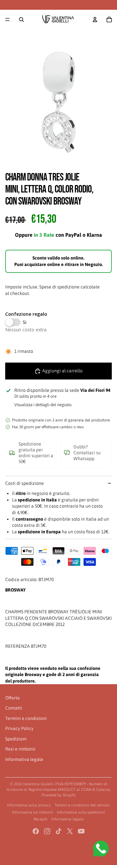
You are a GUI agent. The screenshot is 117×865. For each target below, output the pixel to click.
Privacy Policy (19, 728)
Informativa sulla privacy (29, 805)
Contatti (13, 708)
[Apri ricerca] (21, 19)
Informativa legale (24, 759)
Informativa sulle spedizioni (81, 812)
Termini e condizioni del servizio (82, 805)
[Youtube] (81, 831)
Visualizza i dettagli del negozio (43, 404)
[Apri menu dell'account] (95, 19)
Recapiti (40, 819)
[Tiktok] (58, 831)
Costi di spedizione (24, 483)
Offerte (12, 697)
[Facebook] (36, 831)
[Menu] (7, 19)
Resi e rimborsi (20, 749)
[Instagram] (47, 831)
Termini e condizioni (26, 718)
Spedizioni (16, 738)
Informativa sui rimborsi (32, 812)
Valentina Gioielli (38, 784)
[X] (70, 831)
